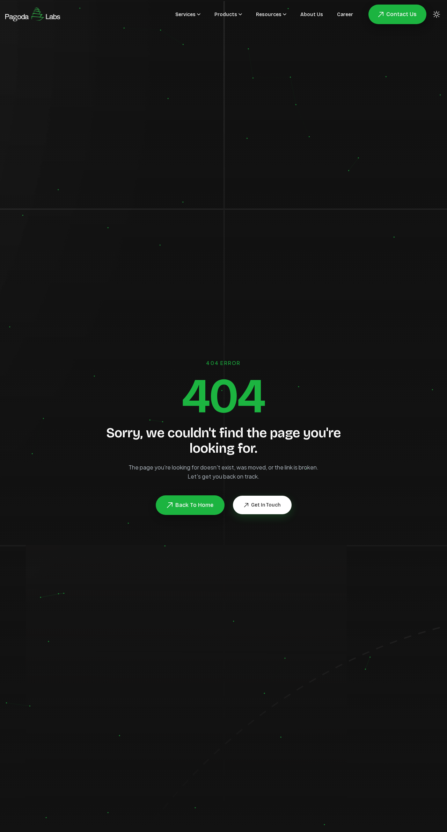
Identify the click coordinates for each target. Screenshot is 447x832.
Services (185, 14)
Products (225, 14)
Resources (268, 14)
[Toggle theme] (436, 14)
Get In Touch (265, 505)
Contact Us (401, 14)
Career (345, 14)
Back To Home (194, 505)
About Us (311, 14)
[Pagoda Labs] (32, 14)
